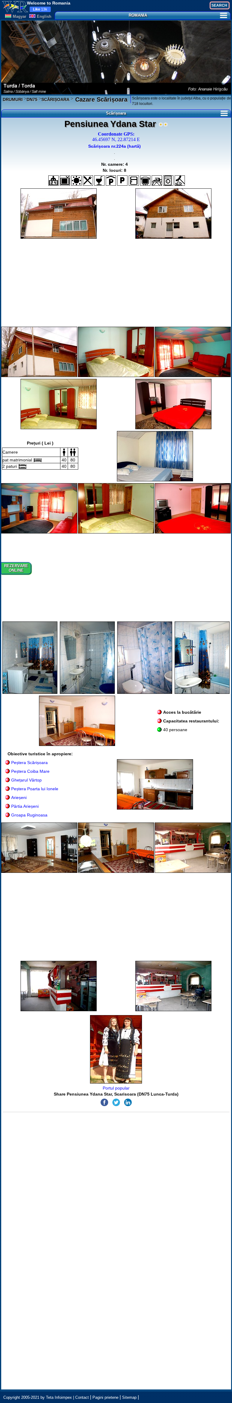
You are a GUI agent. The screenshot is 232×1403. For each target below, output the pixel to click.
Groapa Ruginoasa (29, 815)
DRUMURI (13, 99)
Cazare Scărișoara (100, 99)
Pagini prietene (105, 1397)
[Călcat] (157, 180)
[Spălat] (168, 180)
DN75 (32, 99)
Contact (82, 1397)
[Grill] (180, 180)
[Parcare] (122, 180)
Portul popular (116, 1088)
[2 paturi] (22, 466)
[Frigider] (134, 180)
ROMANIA (138, 15)
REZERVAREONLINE (16, 568)
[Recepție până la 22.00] (53, 180)
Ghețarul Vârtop (26, 780)
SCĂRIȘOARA (55, 99)
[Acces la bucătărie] (145, 180)
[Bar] (99, 180)
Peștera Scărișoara (29, 762)
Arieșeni (19, 797)
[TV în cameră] (65, 180)
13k (40, 9)
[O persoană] (64, 452)
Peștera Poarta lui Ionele (34, 788)
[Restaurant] (88, 180)
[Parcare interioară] (111, 180)
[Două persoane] (73, 452)
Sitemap (129, 1397)
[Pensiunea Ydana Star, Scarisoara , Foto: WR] (59, 213)
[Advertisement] (116, 283)
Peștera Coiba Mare (30, 771)
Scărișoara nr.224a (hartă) (114, 146)
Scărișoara (116, 113)
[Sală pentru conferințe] (76, 180)
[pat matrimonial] (37, 460)
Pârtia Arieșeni (25, 806)
